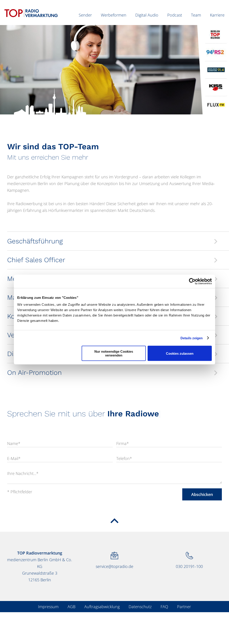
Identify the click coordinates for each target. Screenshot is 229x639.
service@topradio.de (114, 566)
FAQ (164, 606)
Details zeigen (191, 338)
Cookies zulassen (179, 353)
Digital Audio (146, 15)
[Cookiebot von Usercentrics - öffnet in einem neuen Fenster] (192, 281)
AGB (71, 606)
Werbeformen (113, 15)
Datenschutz (140, 606)
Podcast (174, 15)
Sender (85, 15)
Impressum (48, 606)
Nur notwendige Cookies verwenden (113, 353)
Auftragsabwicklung (102, 606)
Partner (184, 606)
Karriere (217, 15)
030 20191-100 (189, 566)
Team (196, 15)
